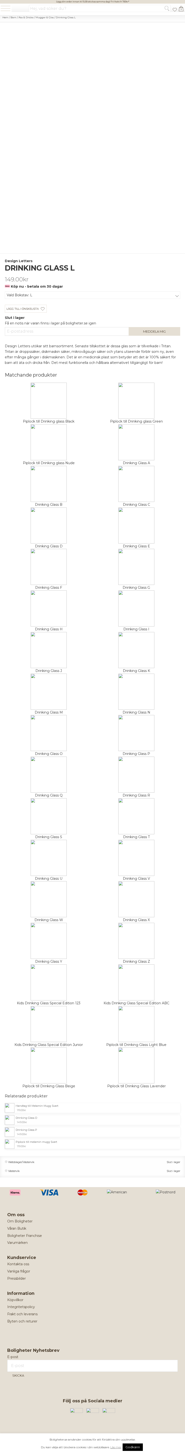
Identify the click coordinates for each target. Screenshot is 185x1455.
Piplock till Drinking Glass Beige (48, 1086)
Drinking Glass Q (49, 795)
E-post (12, 1357)
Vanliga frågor (18, 1271)
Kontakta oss (18, 1264)
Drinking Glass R (136, 795)
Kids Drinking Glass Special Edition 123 (48, 1003)
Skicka (18, 1375)
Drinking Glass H (49, 629)
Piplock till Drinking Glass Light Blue (136, 1045)
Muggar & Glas (45, 17)
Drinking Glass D (49, 546)
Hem (5, 17)
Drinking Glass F (48, 587)
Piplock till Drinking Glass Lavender (136, 1086)
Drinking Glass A (136, 463)
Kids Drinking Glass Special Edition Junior (48, 1045)
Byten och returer (22, 1321)
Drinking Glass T (136, 837)
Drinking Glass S (48, 837)
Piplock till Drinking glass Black (48, 421)
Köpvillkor (15, 1300)
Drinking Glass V (136, 878)
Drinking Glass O (49, 754)
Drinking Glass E (136, 546)
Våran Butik (16, 1228)
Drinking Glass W (48, 920)
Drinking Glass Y (48, 961)
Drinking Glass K (136, 671)
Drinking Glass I (136, 629)
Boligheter (20, 9)
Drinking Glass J (48, 671)
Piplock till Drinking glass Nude (49, 463)
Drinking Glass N (136, 712)
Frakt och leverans (22, 1314)
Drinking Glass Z (136, 961)
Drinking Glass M (49, 712)
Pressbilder (16, 1278)
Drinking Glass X (136, 920)
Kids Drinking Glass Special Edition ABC (136, 1003)
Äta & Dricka (26, 17)
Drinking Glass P (136, 754)
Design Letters (19, 261)
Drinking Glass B (48, 504)
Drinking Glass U (48, 878)
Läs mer (115, 1447)
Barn (13, 17)
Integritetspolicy (21, 1307)
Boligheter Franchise (24, 1236)
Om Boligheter (20, 1221)
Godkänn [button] (133, 1447)
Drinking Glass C (136, 504)
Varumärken (17, 1242)
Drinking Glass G (136, 587)
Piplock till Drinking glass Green (136, 421)
